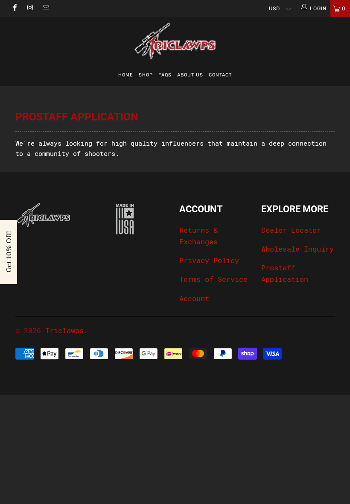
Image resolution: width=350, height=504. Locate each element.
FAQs (165, 75)
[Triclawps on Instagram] (29, 9)
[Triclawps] (175, 41)
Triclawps (64, 330)
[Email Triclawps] (45, 9)
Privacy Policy (209, 260)
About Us (190, 75)
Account (194, 298)
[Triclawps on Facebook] (14, 9)
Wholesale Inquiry (297, 249)
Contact (220, 75)
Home (125, 75)
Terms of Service (213, 279)
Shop (146, 75)
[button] (8, 252)
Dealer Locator (291, 230)
